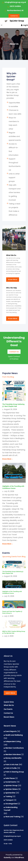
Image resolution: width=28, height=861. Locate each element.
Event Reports (11, 731)
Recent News (9, 717)
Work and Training (12, 816)
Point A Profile (11, 768)
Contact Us (14, 16)
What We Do (11, 255)
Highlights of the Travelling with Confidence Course (13, 487)
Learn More (10, 693)
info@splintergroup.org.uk (15, 2)
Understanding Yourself (10, 808)
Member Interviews (13, 754)
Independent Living (13, 741)
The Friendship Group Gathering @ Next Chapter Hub (13, 405)
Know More (12, 279)
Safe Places (10, 778)
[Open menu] (1, 25)
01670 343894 (15, 6)
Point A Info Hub (11, 764)
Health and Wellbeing (14, 735)
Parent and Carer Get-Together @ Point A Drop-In (12, 612)
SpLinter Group (17, 21)
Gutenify (7, 857)
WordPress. (19, 857)
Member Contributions (14, 748)
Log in (25, 25)
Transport (9, 800)
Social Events (10, 782)
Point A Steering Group (14, 772)
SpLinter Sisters (11, 789)
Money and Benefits (13, 758)
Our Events (8, 709)
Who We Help (11, 288)
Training (8, 796)
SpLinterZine (10, 793)
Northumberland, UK (15, 10)
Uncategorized (11, 803)
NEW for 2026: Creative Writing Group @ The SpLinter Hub (13, 632)
